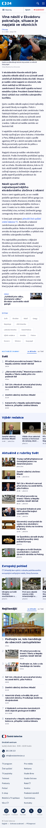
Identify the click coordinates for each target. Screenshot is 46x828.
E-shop (5, 793)
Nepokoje (7, 324)
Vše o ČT (5, 803)
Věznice (18, 341)
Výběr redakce (9, 335)
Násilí (26, 318)
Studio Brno (29, 773)
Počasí (4, 788)
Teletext (5, 778)
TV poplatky (7, 773)
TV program (7, 763)
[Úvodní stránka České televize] (12, 736)
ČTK (3, 29)
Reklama (28, 768)
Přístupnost (30, 823)
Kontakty (28, 803)
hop (6, 29)
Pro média (28, 763)
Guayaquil (29, 341)
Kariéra (27, 788)
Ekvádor (16, 318)
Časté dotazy (29, 798)
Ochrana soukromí (17, 823)
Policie (33, 335)
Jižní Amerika (21, 324)
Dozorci (7, 341)
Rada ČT (27, 783)
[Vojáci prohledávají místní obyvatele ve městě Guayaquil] (23, 48)
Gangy (35, 318)
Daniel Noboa (26, 330)
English (4, 823)
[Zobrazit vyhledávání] (38, 3)
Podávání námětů (31, 793)
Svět (5, 318)
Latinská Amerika (10, 330)
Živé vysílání (7, 768)
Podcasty (6, 783)
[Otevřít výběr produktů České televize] (43, 3)
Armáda (23, 335)
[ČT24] (6, 3)
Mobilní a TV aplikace (11, 798)
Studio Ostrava (30, 778)
